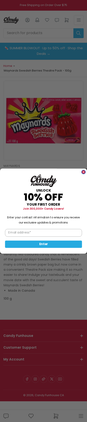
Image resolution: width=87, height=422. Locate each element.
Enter (43, 244)
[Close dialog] (83, 172)
